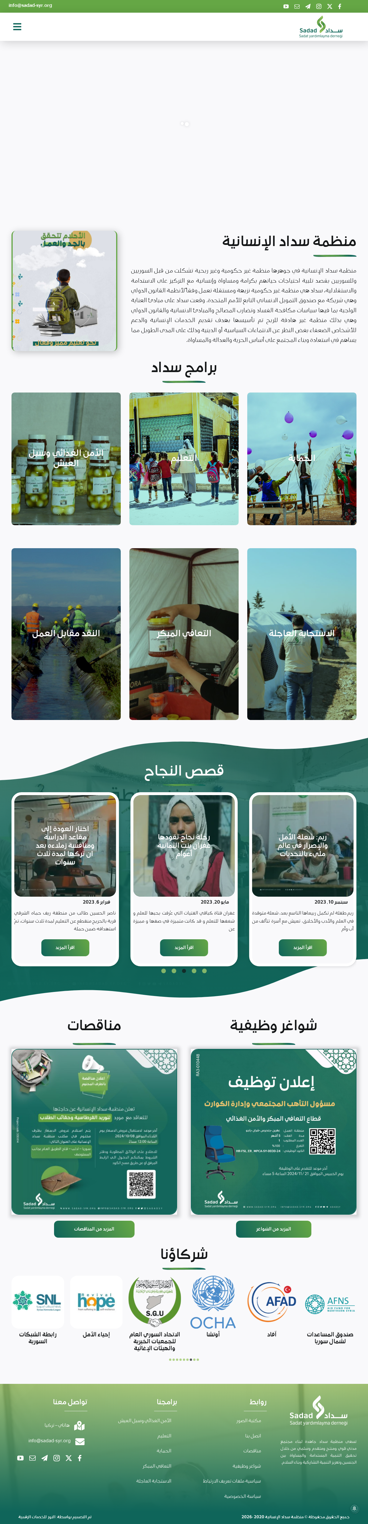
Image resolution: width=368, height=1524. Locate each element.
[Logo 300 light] (320, 18)
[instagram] (318, 6)
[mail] (297, 6)
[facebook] (339, 6)
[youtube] (286, 6)
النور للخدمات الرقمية (36, 1517)
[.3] (273, 1131)
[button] (204, 971)
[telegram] (307, 6)
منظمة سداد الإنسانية (284, 1517)
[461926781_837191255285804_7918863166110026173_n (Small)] (94, 1131)
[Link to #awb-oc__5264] (17, 26)
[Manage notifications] (354, 1508)
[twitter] (329, 6)
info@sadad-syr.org (30, 5)
